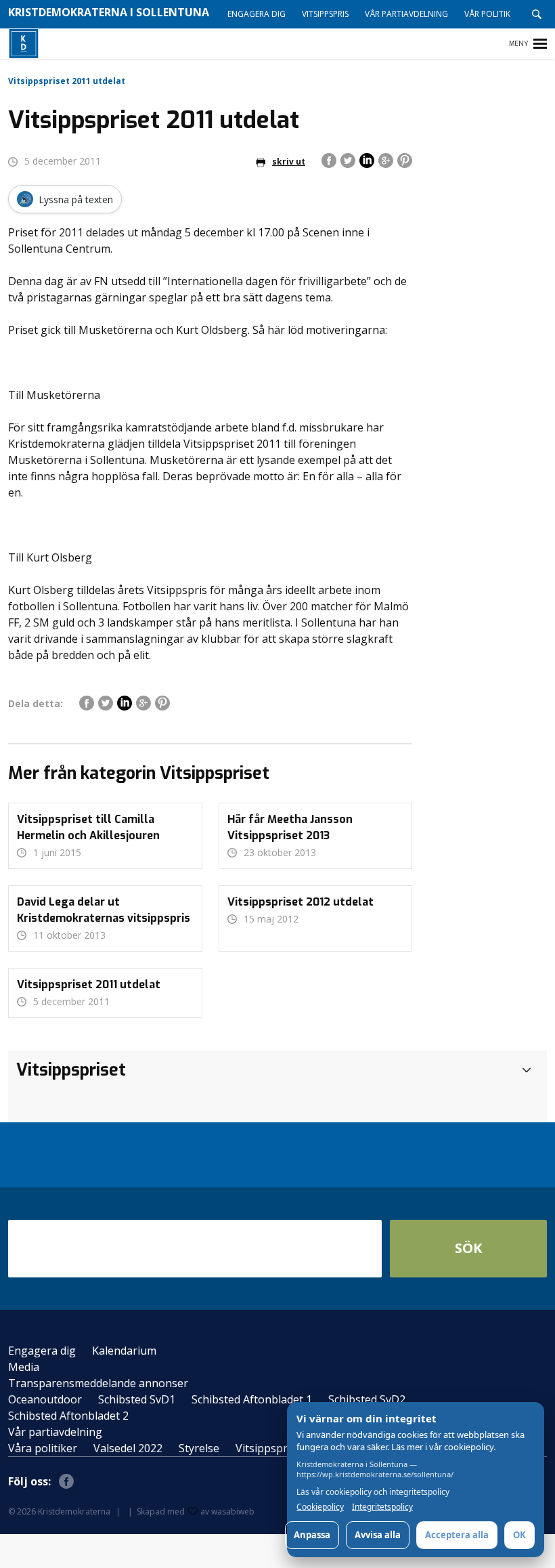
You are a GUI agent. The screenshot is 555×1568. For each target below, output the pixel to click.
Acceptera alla (457, 1535)
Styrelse (199, 1448)
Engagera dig (256, 14)
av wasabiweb (227, 1511)
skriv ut (288, 161)
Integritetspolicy (382, 1507)
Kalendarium (124, 1350)
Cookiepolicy (320, 1507)
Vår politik (487, 14)
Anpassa (312, 1535)
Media (23, 1366)
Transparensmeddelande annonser (98, 1383)
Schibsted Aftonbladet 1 (252, 1399)
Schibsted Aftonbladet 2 (68, 1415)
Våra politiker (42, 1448)
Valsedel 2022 (127, 1448)
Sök (468, 1248)
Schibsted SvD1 (136, 1399)
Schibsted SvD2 (366, 1399)
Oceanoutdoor (45, 1399)
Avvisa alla (378, 1535)
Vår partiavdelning (406, 14)
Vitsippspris (325, 14)
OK (519, 1535)
